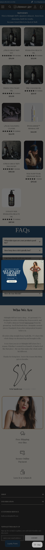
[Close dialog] (42, 261)
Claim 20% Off (12, 281)
